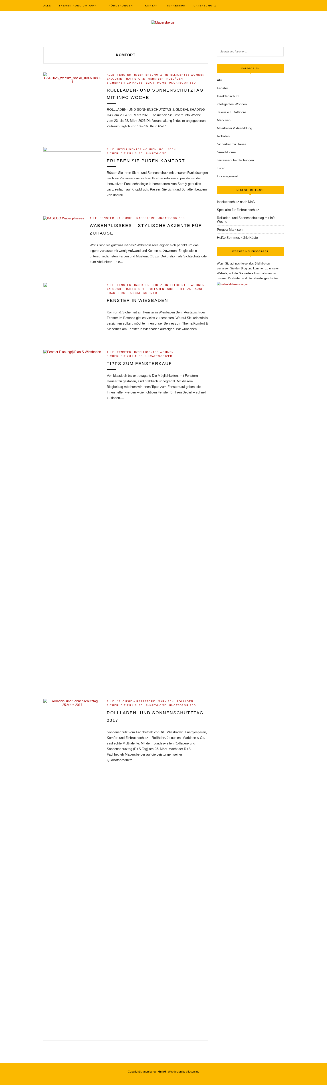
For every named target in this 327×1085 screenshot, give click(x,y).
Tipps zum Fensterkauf (139, 363)
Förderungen (121, 5)
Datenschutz (205, 5)
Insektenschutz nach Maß (236, 202)
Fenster (124, 74)
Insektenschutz (148, 74)
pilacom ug (192, 1071)
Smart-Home (155, 82)
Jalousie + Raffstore (126, 78)
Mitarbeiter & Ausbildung (234, 128)
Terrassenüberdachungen (235, 160)
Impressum (176, 5)
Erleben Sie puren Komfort (146, 160)
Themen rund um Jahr (78, 5)
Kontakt (152, 5)
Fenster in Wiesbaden (137, 300)
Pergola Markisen (229, 229)
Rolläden (174, 78)
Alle (47, 5)
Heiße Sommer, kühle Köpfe (237, 237)
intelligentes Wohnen (185, 74)
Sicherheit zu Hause (125, 82)
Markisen (156, 78)
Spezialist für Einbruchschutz (238, 210)
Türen (221, 168)
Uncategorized (182, 82)
